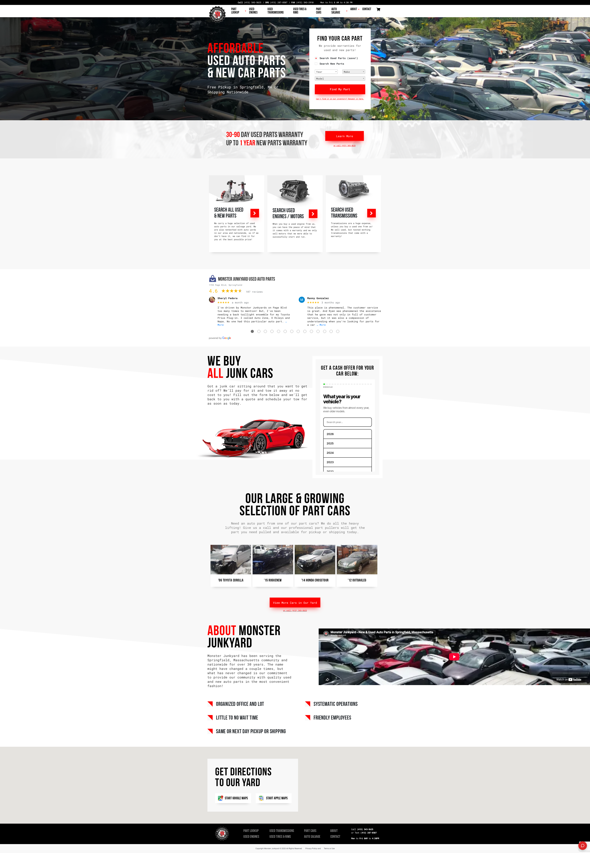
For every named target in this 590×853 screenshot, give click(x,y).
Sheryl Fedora (228, 298)
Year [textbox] (319, 71)
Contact (366, 9)
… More (321, 324)
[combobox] (326, 72)
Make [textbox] (347, 71)
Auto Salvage (335, 11)
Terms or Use (329, 848)
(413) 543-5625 (249, 2)
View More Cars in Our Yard (295, 602)
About (353, 9)
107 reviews (254, 291)
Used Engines (253, 11)
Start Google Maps (236, 798)
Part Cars (318, 11)
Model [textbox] (320, 78)
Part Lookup (235, 11)
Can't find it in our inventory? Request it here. (340, 98)
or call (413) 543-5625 (345, 145)
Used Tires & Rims (299, 11)
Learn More (344, 136)
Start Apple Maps (277, 798)
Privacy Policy (311, 848)
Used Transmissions (275, 11)
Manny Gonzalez (318, 298)
